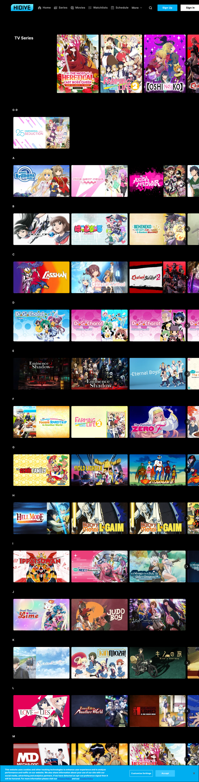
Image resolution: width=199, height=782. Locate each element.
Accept (165, 773)
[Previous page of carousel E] (12, 374)
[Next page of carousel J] (187, 614)
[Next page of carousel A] (187, 181)
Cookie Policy (86, 778)
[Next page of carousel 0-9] (187, 133)
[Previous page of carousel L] (12, 711)
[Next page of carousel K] (187, 663)
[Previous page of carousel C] (12, 277)
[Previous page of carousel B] (12, 229)
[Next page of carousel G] (187, 470)
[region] (99, 773)
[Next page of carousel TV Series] (187, 64)
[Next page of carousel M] (187, 759)
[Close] (194, 773)
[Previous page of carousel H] (12, 518)
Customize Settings (141, 773)
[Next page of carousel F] (187, 422)
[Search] (150, 8)
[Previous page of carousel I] (12, 566)
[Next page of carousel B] (187, 229)
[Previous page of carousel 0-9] (12, 133)
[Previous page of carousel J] (12, 614)
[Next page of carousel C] (187, 277)
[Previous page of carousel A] (12, 181)
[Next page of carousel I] (187, 566)
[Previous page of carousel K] (12, 663)
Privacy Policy (65, 778)
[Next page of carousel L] (187, 711)
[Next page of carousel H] (187, 518)
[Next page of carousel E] (187, 374)
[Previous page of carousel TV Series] (12, 64)
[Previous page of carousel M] (12, 759)
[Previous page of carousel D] (12, 325)
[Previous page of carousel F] (12, 422)
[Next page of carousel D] (187, 325)
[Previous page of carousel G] (12, 470)
